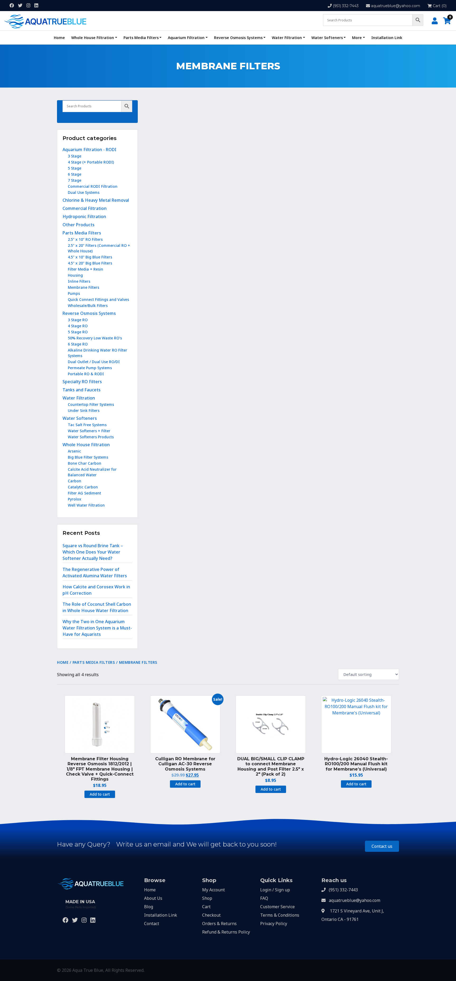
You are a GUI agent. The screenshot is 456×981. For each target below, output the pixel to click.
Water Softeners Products (91, 436)
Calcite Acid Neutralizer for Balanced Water (92, 472)
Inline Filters (79, 281)
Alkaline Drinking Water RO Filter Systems (97, 353)
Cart (206, 907)
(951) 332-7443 (346, 5)
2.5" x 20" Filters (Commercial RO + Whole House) (99, 248)
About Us (153, 898)
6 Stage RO (78, 344)
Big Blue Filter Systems (88, 457)
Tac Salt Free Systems (87, 424)
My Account (213, 890)
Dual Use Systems (83, 192)
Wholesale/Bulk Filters (88, 305)
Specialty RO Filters (82, 381)
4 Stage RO (78, 325)
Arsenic (74, 451)
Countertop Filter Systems (91, 404)
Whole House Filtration (92, 37)
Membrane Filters (83, 287)
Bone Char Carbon (84, 463)
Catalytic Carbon (83, 486)
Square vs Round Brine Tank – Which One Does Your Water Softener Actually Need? (93, 552)
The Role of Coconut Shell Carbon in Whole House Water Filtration (97, 607)
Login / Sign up (275, 890)
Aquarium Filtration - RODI (89, 149)
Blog (148, 907)
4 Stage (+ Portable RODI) (91, 162)
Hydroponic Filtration (84, 216)
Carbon (74, 480)
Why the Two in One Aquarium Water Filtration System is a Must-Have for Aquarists (97, 628)
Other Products (78, 225)
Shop (207, 898)
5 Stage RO (78, 331)
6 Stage (74, 174)
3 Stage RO (78, 319)
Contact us (382, 846)
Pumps (74, 293)
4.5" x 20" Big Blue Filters (90, 263)
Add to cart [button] (100, 794)
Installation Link (386, 37)
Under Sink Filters (83, 410)
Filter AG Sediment (84, 493)
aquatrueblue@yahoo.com (395, 5)
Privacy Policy (273, 923)
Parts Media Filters (141, 37)
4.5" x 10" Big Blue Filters (90, 256)
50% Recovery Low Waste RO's (95, 337)
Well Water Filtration (86, 505)
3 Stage (74, 155)
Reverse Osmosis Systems (238, 37)
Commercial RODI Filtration (92, 186)
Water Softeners (327, 37)
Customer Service (277, 907)
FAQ (264, 898)
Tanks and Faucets (82, 390)
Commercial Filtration (85, 208)
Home (59, 37)
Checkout (211, 915)
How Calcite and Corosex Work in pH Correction (96, 590)
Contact (151, 923)
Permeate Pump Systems (90, 367)
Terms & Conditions (279, 915)
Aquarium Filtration (186, 37)
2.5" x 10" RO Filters (85, 239)
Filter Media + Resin (85, 269)
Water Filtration (287, 37)
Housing (75, 275)
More (357, 37)
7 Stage (74, 180)
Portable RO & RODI (86, 373)
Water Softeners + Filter (89, 430)
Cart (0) (439, 5)
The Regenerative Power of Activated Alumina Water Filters (95, 572)
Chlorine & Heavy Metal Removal (96, 200)
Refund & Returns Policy (226, 932)
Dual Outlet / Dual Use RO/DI (94, 361)
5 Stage (74, 168)
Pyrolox (74, 499)
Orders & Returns (219, 923)
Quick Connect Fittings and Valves (98, 299)
